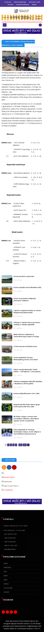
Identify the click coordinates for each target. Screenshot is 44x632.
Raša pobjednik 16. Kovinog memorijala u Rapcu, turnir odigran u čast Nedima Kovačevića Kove (27, 432)
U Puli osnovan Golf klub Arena (25, 346)
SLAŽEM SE (36, 629)
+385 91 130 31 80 (10, 545)
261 (24, 445)
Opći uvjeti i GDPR (34, 2)
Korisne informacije (22, 4)
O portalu (7, 2)
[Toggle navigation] (5, 25)
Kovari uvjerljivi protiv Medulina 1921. (28, 287)
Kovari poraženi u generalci (24, 276)
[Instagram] (11, 612)
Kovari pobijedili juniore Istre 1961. (27, 393)
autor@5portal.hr (10, 549)
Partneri (10, 4)
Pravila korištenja (20, 2)
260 (20, 445)
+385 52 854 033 (10, 538)
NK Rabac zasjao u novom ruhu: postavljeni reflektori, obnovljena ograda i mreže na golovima (26, 419)
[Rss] (4, 467)
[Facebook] (9, 467)
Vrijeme (34, 4)
